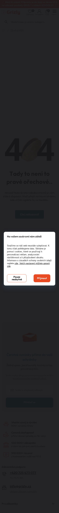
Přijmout (42, 278)
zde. (17, 263)
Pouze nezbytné (17, 278)
